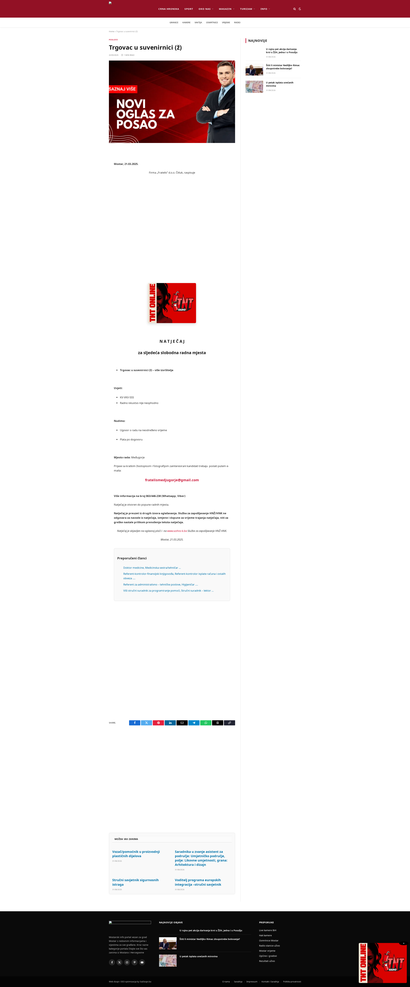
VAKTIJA (198, 22)
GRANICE (174, 22)
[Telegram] (97, 232)
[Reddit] (97, 175)
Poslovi (113, 39)
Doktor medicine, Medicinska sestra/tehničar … (152, 567)
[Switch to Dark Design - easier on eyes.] (299, 9)
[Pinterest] (97, 183)
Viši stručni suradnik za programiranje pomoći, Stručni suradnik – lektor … (168, 590)
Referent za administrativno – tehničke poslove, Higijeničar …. (160, 584)
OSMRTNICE (212, 22)
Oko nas (205, 8)
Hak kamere (265, 935)
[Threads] (97, 248)
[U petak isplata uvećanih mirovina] (254, 87)
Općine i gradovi (268, 955)
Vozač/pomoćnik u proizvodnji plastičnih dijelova (136, 853)
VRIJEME (226, 22)
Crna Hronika (168, 8)
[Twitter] (97, 167)
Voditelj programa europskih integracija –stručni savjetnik (198, 882)
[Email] (97, 191)
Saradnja (238, 981)
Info (264, 8)
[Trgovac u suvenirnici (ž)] (172, 102)
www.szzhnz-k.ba (177, 531)
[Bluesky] (97, 199)
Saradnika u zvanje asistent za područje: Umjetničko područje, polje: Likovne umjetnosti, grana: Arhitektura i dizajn (201, 858)
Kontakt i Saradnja (270, 981)
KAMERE (186, 22)
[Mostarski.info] (131, 9)
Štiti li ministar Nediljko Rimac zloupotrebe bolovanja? (283, 67)
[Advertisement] (172, 229)
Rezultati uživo (267, 961)
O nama (226, 981)
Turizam (246, 8)
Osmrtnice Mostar (269, 940)
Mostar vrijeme (267, 950)
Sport (188, 8)
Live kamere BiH (267, 930)
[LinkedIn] (97, 207)
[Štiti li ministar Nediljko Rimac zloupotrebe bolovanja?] (254, 69)
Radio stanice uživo (269, 945)
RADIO (237, 22)
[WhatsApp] (97, 240)
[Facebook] (97, 158)
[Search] (294, 8)
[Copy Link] (97, 256)
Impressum (251, 981)
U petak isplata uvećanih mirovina (279, 84)
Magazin (225, 8)
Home (111, 31)
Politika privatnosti (292, 981)
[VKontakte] (97, 224)
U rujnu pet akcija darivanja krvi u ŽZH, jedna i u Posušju (281, 51)
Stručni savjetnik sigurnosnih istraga (135, 882)
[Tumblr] (97, 216)
